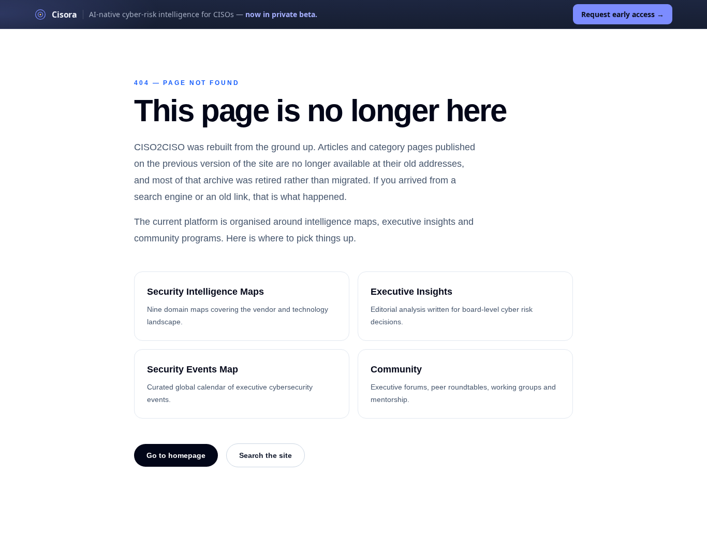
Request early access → (622, 14)
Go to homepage (175, 455)
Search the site (265, 455)
